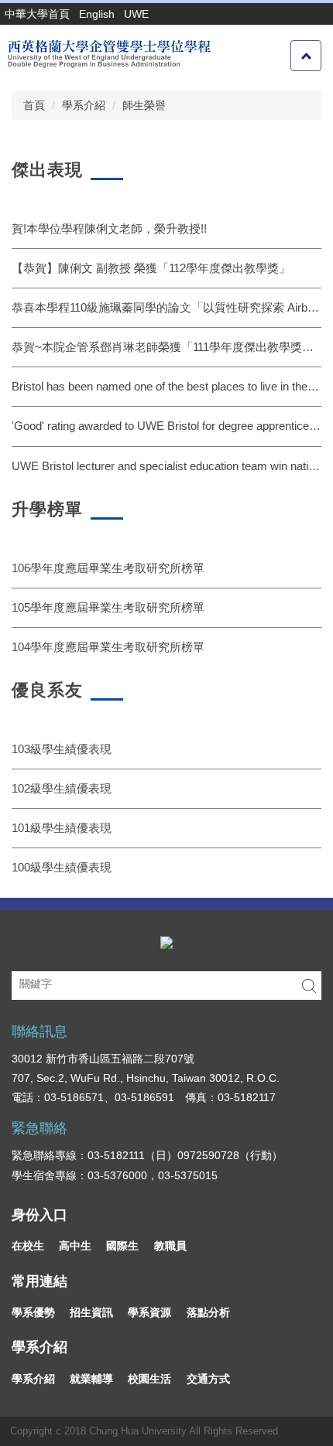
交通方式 (208, 1379)
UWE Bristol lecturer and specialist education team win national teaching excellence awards (166, 465)
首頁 (34, 105)
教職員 (170, 1246)
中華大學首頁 (37, 14)
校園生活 (149, 1379)
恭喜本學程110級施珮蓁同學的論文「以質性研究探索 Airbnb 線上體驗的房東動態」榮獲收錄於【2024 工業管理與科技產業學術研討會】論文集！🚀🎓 (166, 307)
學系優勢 (33, 1312)
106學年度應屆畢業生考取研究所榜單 (108, 568)
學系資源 (149, 1312)
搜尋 (309, 985)
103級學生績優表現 (62, 748)
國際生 (122, 1246)
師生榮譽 (144, 105)
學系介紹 (83, 105)
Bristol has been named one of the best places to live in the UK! (166, 386)
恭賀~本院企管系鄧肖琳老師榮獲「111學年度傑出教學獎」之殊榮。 (166, 346)
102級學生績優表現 (62, 788)
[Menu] (305, 55)
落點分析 (208, 1312)
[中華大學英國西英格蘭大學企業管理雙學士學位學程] (108, 53)
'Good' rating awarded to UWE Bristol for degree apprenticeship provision (166, 425)
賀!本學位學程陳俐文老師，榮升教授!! (109, 228)
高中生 (75, 1246)
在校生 (28, 1246)
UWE (136, 14)
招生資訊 (91, 1312)
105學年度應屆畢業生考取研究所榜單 (108, 607)
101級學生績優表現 (62, 827)
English (97, 14)
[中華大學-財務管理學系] (166, 941)
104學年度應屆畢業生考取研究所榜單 (108, 646)
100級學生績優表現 (62, 867)
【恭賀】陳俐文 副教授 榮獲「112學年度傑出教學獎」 (151, 268)
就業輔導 (91, 1379)
